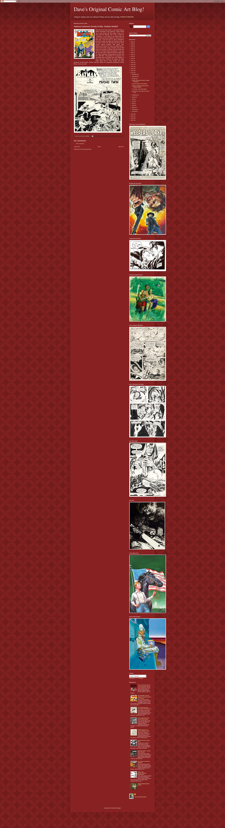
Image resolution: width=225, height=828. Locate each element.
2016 (132, 62)
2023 (132, 48)
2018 (132, 58)
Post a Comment (80, 143)
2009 (132, 116)
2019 (132, 56)
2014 (132, 66)
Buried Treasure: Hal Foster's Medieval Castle (143, 730)
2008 (132, 118)
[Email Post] (92, 136)
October (134, 78)
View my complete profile (140, 797)
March (133, 107)
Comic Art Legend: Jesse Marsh (139, 83)
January (134, 111)
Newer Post (77, 146)
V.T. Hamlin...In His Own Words (139, 89)
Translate (141, 678)
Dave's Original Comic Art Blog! (109, 8)
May (133, 103)
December (134, 74)
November (134, 76)
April (133, 105)
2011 (132, 72)
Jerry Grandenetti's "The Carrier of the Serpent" (143, 718)
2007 (132, 120)
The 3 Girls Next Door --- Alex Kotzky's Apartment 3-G (144, 708)
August (134, 97)
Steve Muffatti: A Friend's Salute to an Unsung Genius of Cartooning (144, 697)
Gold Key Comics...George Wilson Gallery (144, 751)
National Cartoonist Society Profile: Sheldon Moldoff (140, 86)
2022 (132, 50)
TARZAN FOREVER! (127, 17)
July (133, 99)
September (135, 95)
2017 (132, 60)
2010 (132, 114)
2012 (132, 70)
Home (99, 146)
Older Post (120, 146)
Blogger (119, 808)
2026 (132, 42)
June (133, 101)
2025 (132, 44)
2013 (132, 68)
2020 (132, 54)
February (134, 109)
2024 (132, 46)
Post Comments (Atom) (85, 149)
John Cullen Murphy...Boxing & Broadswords (142, 773)
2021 (132, 52)
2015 (132, 64)
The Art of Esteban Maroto (144, 685)
